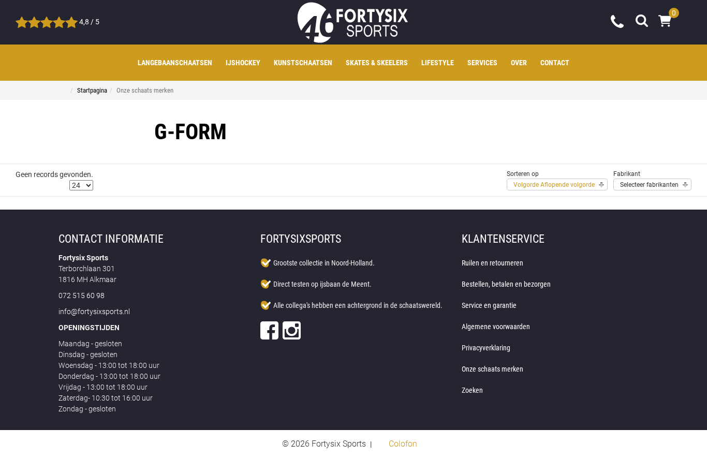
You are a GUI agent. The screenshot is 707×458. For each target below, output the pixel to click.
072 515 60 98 (618, 20)
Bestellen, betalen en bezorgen (506, 284)
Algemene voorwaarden (496, 326)
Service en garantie (489, 305)
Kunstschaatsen (303, 62)
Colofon (403, 444)
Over (519, 62)
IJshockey (243, 62)
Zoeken (472, 390)
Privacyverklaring (486, 348)
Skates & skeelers (377, 62)
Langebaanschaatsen (175, 62)
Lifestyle (437, 62)
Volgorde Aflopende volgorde (554, 184)
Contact (554, 62)
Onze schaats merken (492, 369)
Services (482, 62)
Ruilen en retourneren (492, 263)
